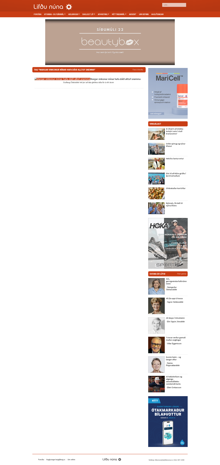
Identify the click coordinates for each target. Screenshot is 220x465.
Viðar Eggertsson (174, 343)
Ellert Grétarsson (174, 387)
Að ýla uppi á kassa (174, 298)
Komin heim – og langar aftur (173, 358)
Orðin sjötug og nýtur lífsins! (175, 144)
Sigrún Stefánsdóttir (175, 302)
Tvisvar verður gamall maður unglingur (175, 338)
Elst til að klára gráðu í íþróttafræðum (176, 174)
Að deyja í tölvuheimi (175, 318)
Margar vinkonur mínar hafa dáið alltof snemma (115, 79)
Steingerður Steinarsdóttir (171, 288)
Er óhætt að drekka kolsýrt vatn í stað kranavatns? (174, 131)
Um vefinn (144, 14)
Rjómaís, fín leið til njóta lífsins (174, 204)
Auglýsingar (157, 14)
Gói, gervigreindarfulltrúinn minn (176, 281)
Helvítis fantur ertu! (175, 158)
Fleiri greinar (181, 274)
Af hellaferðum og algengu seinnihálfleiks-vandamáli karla (174, 380)
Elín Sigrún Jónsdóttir (176, 321)
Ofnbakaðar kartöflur (175, 188)
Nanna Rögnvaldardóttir (173, 364)
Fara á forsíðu (138, 70)
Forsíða (37, 14)
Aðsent (132, 14)
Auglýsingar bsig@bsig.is (55, 460)
